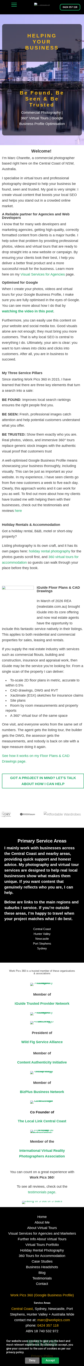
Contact (42, 1284)
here (18, 511)
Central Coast (42, 929)
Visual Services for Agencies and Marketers (42, 1233)
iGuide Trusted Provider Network (42, 1003)
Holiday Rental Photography (42, 1250)
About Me (42, 1222)
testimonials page (41, 1192)
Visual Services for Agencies (43, 274)
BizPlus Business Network (42, 1092)
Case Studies (42, 1261)
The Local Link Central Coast (42, 1121)
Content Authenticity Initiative (42, 1062)
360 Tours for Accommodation (42, 1256)
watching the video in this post (27, 311)
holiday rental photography (49, 551)
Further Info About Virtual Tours (42, 1239)
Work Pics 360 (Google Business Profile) (42, 1295)
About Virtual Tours (42, 1228)
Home (42, 1217)
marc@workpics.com (53, 1320)
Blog (42, 1273)
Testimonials (42, 1278)
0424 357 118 (70, 7)
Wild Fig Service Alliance (42, 1042)
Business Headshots (42, 1267)
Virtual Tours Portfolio (42, 1245)
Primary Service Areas (42, 840)
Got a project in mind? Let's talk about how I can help (43, 781)
